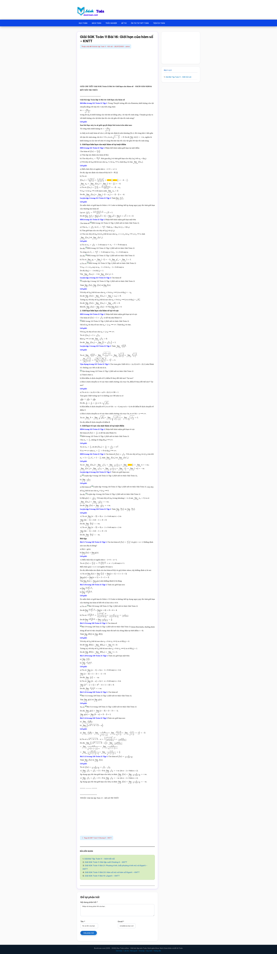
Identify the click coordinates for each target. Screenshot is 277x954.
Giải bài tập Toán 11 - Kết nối (102, 46)
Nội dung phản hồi (89, 902)
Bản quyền (133, 951)
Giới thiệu (119, 951)
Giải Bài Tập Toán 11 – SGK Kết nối (99, 859)
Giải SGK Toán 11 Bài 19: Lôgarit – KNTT (102, 876)
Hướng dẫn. (157, 951)
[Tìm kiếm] (170, 23)
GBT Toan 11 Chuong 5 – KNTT (101, 838)
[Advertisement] (117, 67)
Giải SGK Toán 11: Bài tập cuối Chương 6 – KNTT (106, 862)
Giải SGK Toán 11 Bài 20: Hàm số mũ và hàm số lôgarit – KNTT (112, 872)
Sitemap (142, 951)
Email (121, 921)
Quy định (149, 951)
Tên (82, 921)
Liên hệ (126, 951)
